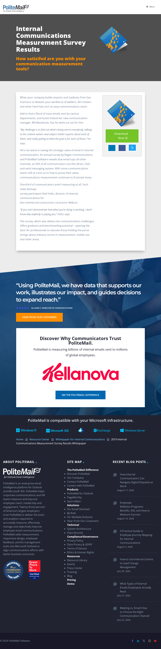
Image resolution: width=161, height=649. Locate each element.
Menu (152, 6)
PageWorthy (74, 497)
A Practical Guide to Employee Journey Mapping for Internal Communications (136, 536)
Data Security (75, 532)
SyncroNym (74, 501)
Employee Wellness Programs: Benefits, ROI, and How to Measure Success (135, 508)
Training (72, 572)
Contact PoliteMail (78, 481)
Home (19, 439)
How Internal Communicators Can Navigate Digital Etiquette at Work (136, 480)
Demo (71, 584)
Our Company (75, 477)
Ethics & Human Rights (80, 552)
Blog (69, 576)
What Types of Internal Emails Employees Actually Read (135, 587)
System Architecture (79, 529)
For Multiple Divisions (80, 517)
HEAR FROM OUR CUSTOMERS (39, 317)
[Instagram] (150, 641)
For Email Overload (78, 509)
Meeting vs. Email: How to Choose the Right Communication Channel (134, 612)
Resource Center (39, 439)
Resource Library (77, 560)
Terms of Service (77, 548)
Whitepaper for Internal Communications (80, 439)
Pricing (71, 580)
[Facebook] (133, 641)
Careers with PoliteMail (80, 485)
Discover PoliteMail (78, 474)
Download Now (121, 136)
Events (71, 564)
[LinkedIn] (139, 641)
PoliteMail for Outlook (80, 493)
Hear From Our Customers (83, 521)
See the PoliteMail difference (80, 394)
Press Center (74, 568)
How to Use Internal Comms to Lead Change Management (136, 563)
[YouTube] (156, 641)
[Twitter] (145, 641)
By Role (71, 513)
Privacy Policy (75, 540)
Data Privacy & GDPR (79, 544)
